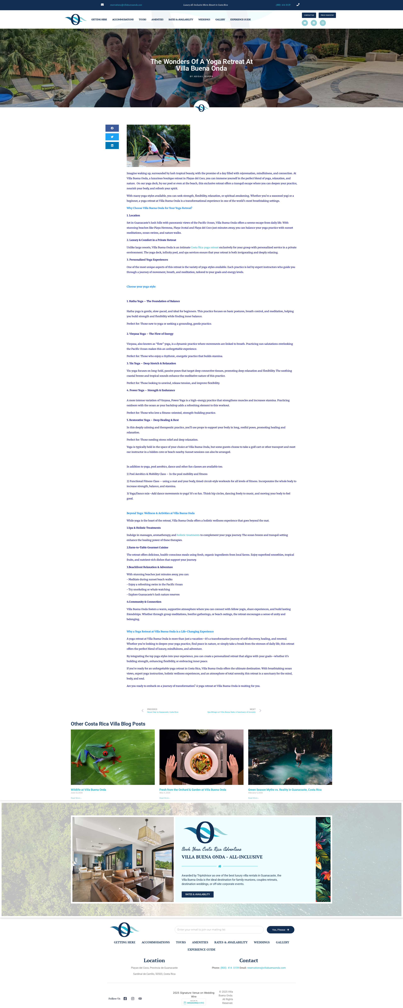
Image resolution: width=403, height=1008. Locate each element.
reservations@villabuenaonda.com (266, 967)
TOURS (142, 19)
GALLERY (220, 19)
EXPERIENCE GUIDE (240, 19)
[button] (112, 128)
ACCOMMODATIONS (122, 19)
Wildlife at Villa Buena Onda (88, 789)
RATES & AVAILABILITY (181, 19)
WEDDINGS (204, 19)
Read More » (76, 798)
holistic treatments (188, 535)
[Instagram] (323, 23)
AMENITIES (157, 19)
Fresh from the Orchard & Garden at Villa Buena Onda (192, 789)
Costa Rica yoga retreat (205, 247)
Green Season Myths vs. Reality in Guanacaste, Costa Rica (285, 789)
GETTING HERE (99, 19)
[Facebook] (314, 23)
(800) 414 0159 (283, 4)
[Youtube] (305, 23)
